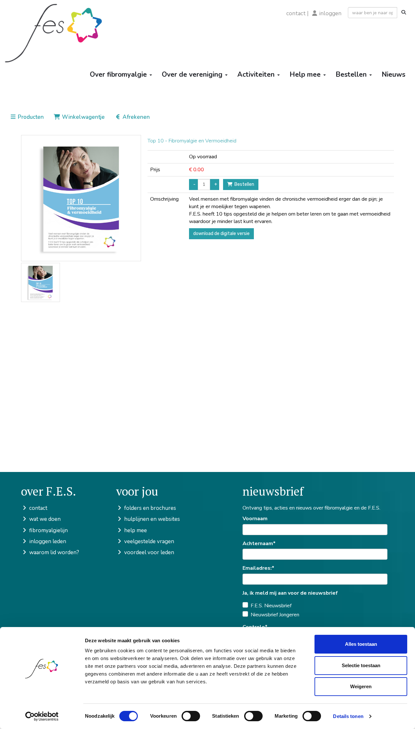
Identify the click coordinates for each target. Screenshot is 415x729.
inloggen (330, 13)
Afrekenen (135, 117)
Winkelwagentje (83, 117)
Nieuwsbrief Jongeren (275, 614)
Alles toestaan (361, 644)
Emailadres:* (258, 568)
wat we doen (44, 519)
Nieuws (393, 74)
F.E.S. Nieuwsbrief (271, 605)
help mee (135, 530)
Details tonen (348, 716)
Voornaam (255, 518)
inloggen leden (47, 541)
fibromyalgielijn (48, 530)
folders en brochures (149, 508)
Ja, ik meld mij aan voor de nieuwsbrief (290, 593)
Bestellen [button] (243, 184)
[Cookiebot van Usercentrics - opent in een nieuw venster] (42, 716)
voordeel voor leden (148, 552)
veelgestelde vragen (148, 541)
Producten (30, 117)
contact (296, 13)
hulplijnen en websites (151, 519)
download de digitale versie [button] (221, 233)
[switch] (191, 716)
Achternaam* (259, 543)
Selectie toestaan (361, 665)
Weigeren (361, 686)
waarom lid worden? (53, 552)
